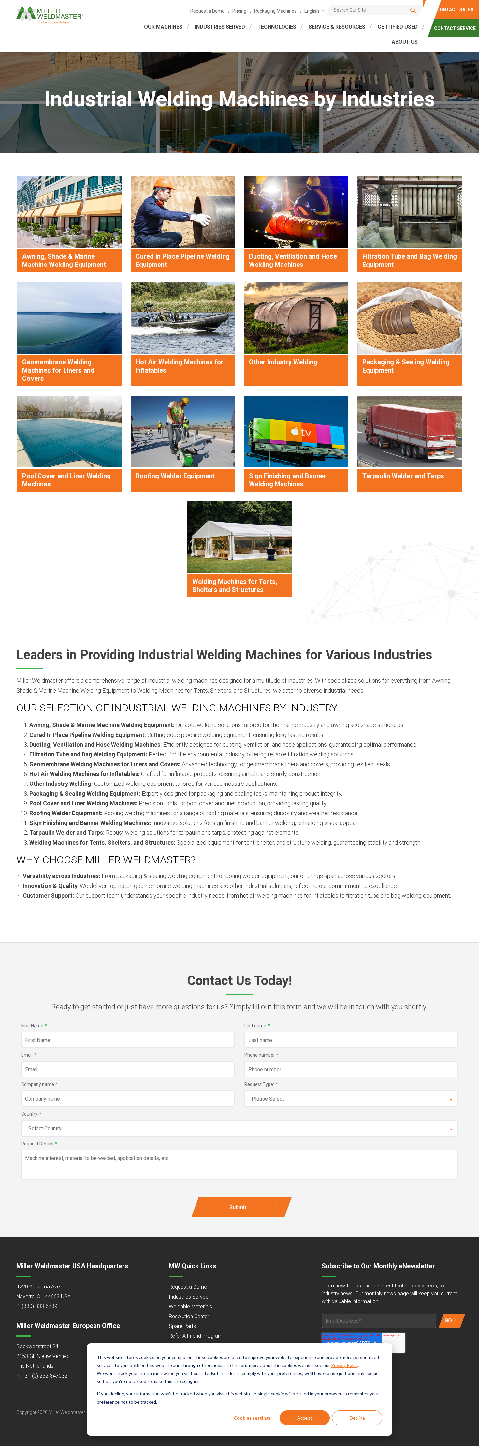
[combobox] (313, 11)
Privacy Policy (344, 1365)
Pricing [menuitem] (239, 11)
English (311, 11)
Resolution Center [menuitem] (189, 1316)
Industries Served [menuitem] (189, 1297)
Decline (357, 1418)
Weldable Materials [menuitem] (190, 1306)
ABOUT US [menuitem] (405, 42)
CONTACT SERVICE (455, 28)
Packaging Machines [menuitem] (275, 11)
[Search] (413, 10)
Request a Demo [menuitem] (207, 11)
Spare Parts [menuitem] (182, 1326)
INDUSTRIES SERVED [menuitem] (220, 27)
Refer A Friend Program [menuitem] (196, 1336)
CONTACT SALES (454, 9)
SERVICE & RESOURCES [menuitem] (337, 27)
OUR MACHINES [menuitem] (163, 27)
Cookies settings (252, 1418)
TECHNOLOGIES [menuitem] (276, 27)
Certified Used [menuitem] (398, 27)
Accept (304, 1418)
